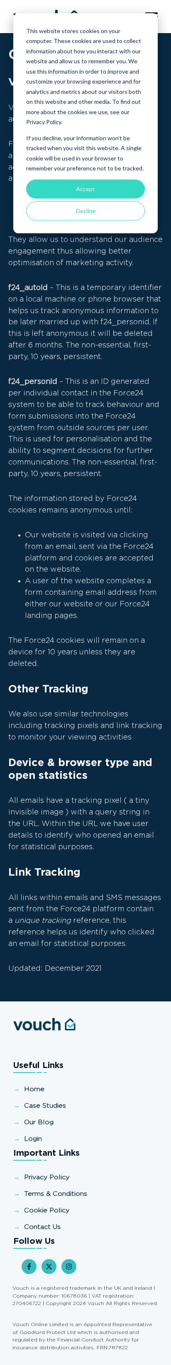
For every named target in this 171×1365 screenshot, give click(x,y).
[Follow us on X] (49, 1266)
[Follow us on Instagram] (68, 1266)
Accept (85, 188)
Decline (85, 210)
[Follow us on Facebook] (29, 1266)
